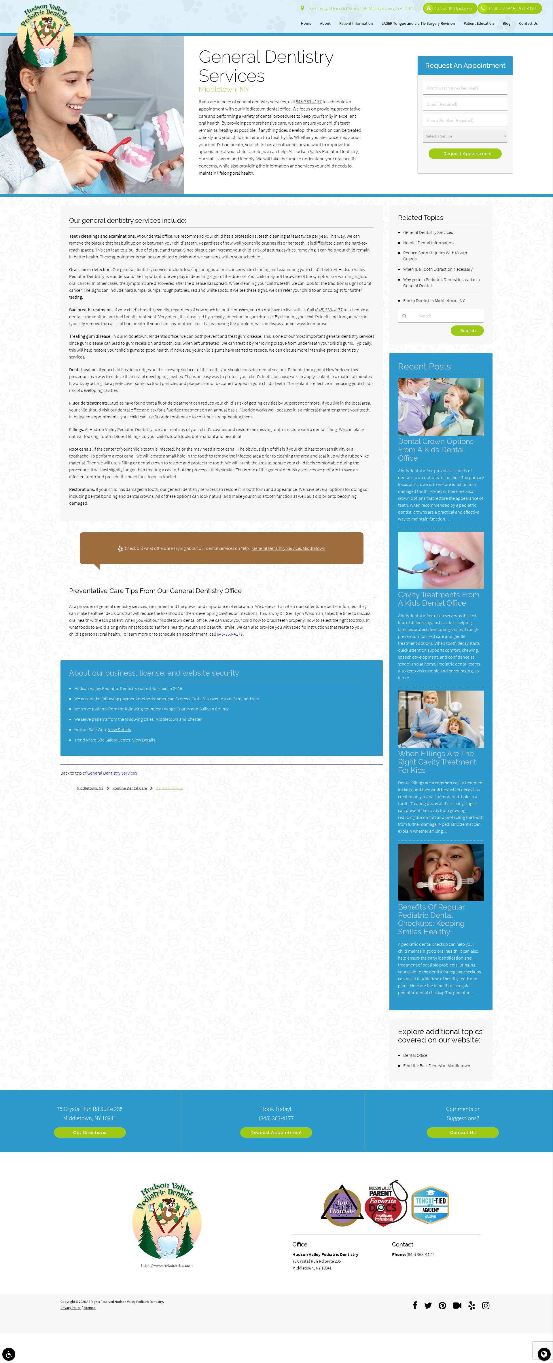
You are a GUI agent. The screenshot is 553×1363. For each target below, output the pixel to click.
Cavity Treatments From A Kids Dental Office (439, 598)
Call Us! (512, 8)
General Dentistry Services (112, 773)
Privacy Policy (70, 1307)
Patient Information (356, 23)
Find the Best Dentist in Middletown (436, 1065)
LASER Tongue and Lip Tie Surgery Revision (418, 23)
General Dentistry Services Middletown (288, 548)
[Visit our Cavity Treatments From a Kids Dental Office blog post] (441, 587)
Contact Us (528, 23)
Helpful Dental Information (428, 242)
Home (306, 23)
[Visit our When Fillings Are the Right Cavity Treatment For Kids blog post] (441, 746)
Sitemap (90, 1307)
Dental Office (415, 1055)
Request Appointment (276, 1132)
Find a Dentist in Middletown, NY (434, 300)
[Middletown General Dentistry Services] (92, 192)
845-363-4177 (309, 102)
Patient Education (479, 23)
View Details (119, 729)
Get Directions (90, 1132)
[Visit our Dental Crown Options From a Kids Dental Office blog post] (441, 434)
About (325, 23)
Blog (506, 23)
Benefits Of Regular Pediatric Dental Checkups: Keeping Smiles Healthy (431, 919)
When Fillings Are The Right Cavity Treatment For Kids (437, 762)
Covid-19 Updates (453, 8)
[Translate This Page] (544, 1354)
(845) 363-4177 (329, 309)
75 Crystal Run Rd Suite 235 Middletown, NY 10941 (360, 8)
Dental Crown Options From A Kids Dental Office (436, 449)
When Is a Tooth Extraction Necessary (438, 269)
